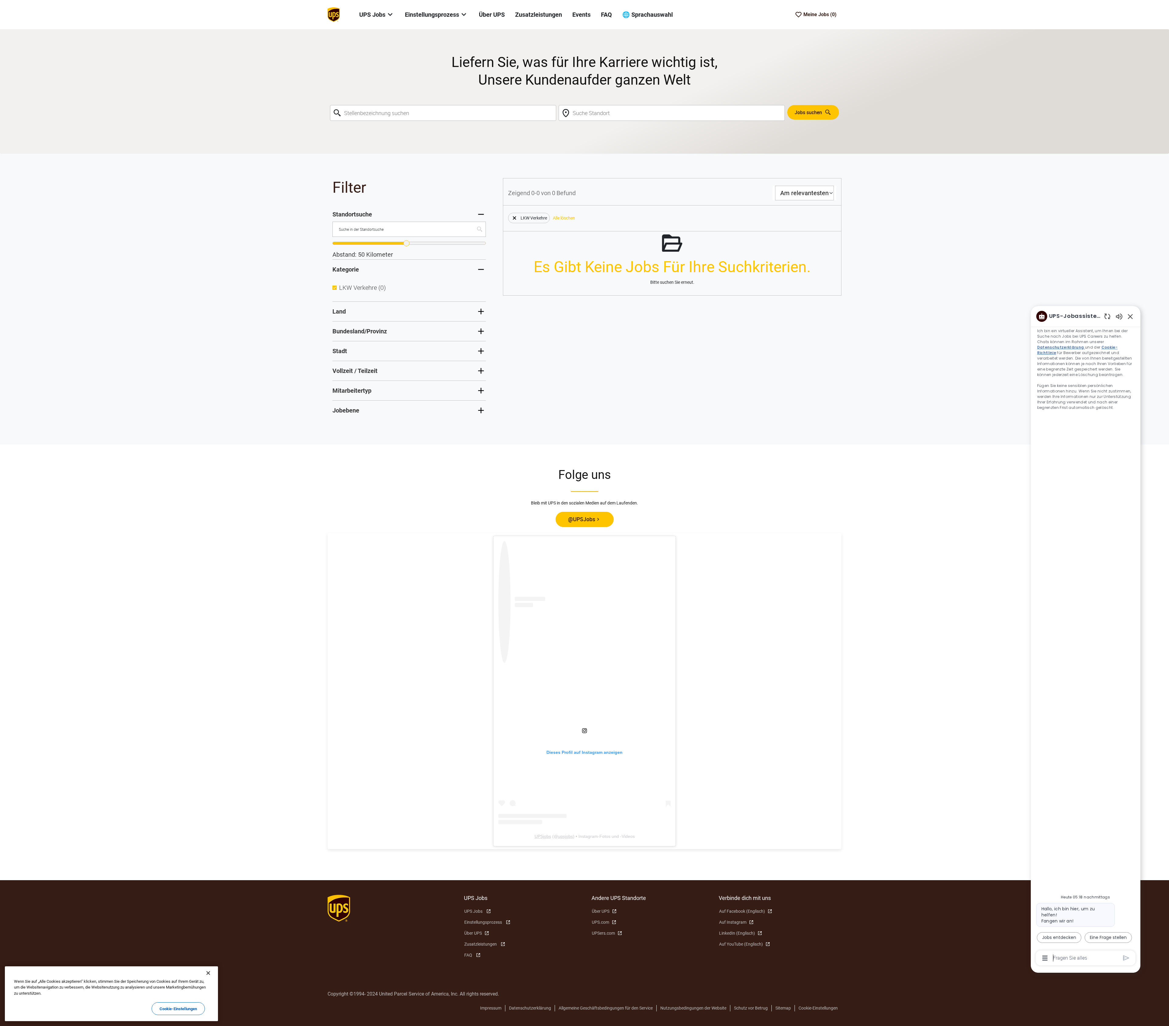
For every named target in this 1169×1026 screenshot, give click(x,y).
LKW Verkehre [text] (362, 287)
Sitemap (783, 1008)
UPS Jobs (473, 911)
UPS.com (600, 922)
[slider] (406, 243)
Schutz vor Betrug (751, 1008)
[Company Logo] (334, 14)
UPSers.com (603, 933)
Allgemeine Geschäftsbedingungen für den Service (606, 1008)
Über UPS (492, 14)
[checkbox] (334, 288)
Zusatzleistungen (538, 14)
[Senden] (1126, 958)
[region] (1085, 637)
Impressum (490, 1008)
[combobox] (443, 113)
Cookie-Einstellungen (818, 1008)
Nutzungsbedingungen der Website (693, 1008)
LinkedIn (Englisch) (737, 933)
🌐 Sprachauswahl (647, 14)
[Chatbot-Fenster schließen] (1130, 316)
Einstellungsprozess (483, 922)
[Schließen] (208, 973)
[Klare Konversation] (1107, 316)
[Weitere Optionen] (1045, 958)
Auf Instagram (732, 922)
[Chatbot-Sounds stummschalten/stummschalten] (1119, 316)
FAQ (606, 14)
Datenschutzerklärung (530, 1008)
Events (581, 14)
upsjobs (565, 836)
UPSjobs (543, 836)
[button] (514, 218)
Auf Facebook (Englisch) (742, 911)
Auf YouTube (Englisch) (741, 944)
